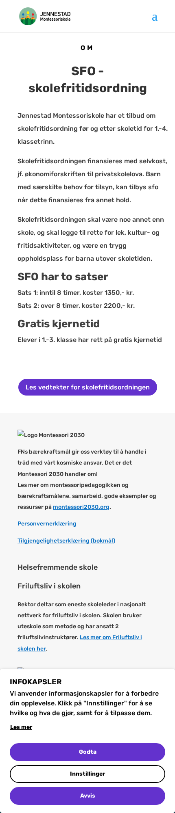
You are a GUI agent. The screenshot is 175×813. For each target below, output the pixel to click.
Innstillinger (87, 773)
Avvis (87, 795)
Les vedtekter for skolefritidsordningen (88, 387)
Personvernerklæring (47, 523)
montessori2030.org (81, 507)
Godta (87, 751)
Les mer (21, 727)
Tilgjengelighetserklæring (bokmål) (66, 540)
